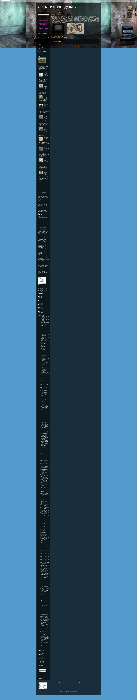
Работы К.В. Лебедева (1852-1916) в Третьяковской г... (43, 342)
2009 (40, 312)
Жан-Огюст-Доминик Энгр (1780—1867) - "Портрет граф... (44, 475)
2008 (40, 314)
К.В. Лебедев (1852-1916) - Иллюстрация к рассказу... (44, 335)
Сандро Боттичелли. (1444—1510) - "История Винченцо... (44, 557)
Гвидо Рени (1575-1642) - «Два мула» (44, 645)
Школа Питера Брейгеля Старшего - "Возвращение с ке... (44, 464)
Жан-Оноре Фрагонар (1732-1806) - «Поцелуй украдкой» (44, 535)
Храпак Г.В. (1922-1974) (43, 271)
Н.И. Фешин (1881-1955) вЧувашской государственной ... (44, 444)
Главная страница (75, 46)
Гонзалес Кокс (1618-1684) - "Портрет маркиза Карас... (44, 467)
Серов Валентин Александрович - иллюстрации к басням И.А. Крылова (46, 86)
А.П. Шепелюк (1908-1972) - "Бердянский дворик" (44, 627)
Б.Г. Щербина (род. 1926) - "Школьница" (44, 625)
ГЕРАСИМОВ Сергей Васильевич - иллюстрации (46, 106)
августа (41, 654)
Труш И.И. (40, 206)
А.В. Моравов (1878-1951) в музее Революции (44, 425)
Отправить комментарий (57, 41)
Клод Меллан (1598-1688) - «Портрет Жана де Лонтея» (44, 648)
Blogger (75, 691)
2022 (40, 296)
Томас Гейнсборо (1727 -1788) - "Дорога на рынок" (43, 566)
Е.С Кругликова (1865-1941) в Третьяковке (44, 447)
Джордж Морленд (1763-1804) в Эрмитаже (44, 577)
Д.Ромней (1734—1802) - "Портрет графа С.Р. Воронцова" (44, 484)
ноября (41, 650)
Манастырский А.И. (42, 203)
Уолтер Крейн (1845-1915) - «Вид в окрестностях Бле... (44, 571)
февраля (41, 662)
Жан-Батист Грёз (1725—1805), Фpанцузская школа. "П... (44, 530)
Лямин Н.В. (41, 247)
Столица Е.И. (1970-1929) (43, 204)
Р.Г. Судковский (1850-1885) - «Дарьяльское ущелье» (44, 367)
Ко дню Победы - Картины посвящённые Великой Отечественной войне (46, 75)
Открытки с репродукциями (58, 7)
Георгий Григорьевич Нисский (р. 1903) (43, 332)
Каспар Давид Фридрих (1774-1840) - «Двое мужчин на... (44, 606)
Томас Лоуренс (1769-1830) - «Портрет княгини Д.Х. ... (44, 574)
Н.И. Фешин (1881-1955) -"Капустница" (44, 429)
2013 (40, 307)
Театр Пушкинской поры (43, 232)
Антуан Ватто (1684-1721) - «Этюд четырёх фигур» (44, 620)
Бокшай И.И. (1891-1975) (43, 196)
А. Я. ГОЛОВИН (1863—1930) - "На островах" (44, 405)
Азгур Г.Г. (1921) (41, 240)
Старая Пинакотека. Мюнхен (43, 231)
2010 (40, 311)
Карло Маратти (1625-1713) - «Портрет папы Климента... (44, 639)
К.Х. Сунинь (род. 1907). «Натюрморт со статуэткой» (44, 363)
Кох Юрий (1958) (41, 200)
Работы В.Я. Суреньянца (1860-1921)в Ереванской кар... (44, 322)
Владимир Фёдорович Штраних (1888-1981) (43, 391)
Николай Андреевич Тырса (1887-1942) (44, 542)
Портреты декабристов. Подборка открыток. (46, 172)
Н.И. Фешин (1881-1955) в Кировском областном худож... (44, 441)
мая (41, 658)
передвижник (65, 37)
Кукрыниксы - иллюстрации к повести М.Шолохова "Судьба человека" (46, 160)
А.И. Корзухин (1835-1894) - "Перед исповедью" (44, 409)
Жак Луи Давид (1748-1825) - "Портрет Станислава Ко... (44, 518)
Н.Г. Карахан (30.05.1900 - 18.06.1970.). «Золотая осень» (46, 117)
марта (41, 661)
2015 (40, 304)
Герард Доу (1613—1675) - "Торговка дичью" (44, 489)
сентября (41, 653)
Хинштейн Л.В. (41, 270)
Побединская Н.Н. (42, 258)
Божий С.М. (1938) (42, 195)
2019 (40, 299)
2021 (40, 297)
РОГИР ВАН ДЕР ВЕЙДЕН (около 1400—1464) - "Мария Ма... (44, 505)
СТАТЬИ (40, 53)
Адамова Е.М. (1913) (42, 239)
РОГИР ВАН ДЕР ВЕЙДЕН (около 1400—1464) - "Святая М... (44, 508)
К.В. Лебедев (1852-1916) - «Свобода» (44, 338)
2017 (40, 301)
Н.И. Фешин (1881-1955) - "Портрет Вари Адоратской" (44, 438)
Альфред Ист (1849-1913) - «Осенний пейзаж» (44, 582)
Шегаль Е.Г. (41, 273)
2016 (40, 303)
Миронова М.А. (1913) (42, 252)
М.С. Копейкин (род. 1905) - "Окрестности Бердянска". (44, 632)
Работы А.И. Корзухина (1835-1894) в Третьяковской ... (44, 415)
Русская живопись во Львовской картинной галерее (44, 230)
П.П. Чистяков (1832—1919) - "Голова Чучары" (44, 382)
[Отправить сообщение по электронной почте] (62, 36)
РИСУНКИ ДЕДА (42, 50)
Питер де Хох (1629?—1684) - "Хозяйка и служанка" (43, 481)
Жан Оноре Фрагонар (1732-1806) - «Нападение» (43, 597)
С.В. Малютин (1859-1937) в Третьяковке (44, 397)
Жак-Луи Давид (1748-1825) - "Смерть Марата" (44, 511)
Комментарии (42, 671)
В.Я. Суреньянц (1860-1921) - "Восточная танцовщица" (44, 317)
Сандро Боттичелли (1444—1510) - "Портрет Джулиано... (44, 548)
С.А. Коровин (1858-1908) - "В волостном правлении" (44, 328)
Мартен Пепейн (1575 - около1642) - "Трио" (43, 458)
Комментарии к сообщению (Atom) (62, 48)
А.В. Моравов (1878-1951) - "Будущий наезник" (44, 423)
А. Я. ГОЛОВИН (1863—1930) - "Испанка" (44, 399)
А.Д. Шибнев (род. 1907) (44, 365)
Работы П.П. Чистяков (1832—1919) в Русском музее (44, 388)
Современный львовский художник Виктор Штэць (46, 96)
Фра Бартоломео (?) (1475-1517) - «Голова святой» (44, 637)
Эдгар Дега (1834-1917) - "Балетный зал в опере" (44, 533)
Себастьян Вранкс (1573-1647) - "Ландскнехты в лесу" (44, 461)
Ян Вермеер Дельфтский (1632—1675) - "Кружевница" (44, 524)
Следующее (54, 46)
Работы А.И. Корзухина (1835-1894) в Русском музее (44, 418)
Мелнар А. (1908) (42, 251)
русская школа (70, 37)
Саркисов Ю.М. (41, 260)
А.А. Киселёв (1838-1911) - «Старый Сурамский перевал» (44, 356)
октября (41, 651)
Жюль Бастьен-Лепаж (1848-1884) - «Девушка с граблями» (44, 617)
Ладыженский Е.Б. (42, 246)
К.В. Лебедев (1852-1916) (58, 37)
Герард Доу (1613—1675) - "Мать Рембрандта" (44, 487)
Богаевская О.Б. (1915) (43, 242)
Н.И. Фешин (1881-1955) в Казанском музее (44, 434)
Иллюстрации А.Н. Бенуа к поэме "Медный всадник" (46, 138)
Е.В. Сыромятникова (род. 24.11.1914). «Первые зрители (46, 149)
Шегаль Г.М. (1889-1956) (43, 272)
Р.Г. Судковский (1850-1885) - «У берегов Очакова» (44, 372)
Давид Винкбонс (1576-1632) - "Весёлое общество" (43, 453)
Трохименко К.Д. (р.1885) (43, 205)
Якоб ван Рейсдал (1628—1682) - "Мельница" (44, 494)
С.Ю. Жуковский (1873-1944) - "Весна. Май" (43, 635)
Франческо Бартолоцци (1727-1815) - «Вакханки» (44, 587)
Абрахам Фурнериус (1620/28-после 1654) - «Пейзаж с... (44, 612)
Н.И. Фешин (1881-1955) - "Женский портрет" (44, 431)
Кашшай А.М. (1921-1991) (43, 199)
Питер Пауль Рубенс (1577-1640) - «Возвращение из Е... (44, 603)
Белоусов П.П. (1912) (42, 241)
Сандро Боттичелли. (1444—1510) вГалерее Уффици (44, 563)
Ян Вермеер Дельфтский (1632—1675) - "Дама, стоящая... (44, 527)
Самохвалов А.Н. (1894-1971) (44, 259)
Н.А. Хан (41, 495)
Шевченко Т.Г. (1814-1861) (43, 211)
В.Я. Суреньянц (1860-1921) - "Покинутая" (44, 320)
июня (41, 657)
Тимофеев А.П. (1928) (42, 266)
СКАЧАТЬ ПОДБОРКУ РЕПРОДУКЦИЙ (42, 49)
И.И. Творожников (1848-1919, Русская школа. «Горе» (44, 380)
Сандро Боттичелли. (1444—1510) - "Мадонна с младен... (44, 560)
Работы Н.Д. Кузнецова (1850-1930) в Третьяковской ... (44, 349)
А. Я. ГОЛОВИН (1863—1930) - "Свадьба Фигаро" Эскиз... (44, 402)
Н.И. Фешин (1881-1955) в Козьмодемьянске (44, 436)
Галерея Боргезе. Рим (42, 218)
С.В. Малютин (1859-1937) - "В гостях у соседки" (44, 393)
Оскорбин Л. (41, 254)
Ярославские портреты (43, 234)
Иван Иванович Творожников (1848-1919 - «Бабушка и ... (44, 377)
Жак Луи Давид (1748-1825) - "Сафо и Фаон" (44, 513)
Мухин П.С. (41, 253)
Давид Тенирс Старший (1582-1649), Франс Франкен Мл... (44, 472)
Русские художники (42, 47)
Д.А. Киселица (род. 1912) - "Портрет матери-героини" (44, 622)
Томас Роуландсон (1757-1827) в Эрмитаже (44, 591)
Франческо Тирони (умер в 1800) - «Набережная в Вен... (44, 594)
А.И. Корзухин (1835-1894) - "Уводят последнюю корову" (44, 412)
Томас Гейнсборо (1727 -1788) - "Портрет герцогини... (43, 502)
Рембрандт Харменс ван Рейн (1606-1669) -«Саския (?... (44, 600)
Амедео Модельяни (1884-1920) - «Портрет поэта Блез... (44, 642)
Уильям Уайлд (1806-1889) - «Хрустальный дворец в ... (44, 580)
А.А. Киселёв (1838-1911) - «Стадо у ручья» (44, 359)
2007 (40, 665)
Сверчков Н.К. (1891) (42, 261)
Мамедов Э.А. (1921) (42, 248)
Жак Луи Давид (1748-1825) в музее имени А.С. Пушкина (44, 521)
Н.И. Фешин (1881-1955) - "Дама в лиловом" (44, 427)
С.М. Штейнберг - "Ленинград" (43, 500)
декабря (41, 315)
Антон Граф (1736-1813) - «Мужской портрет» (44, 615)
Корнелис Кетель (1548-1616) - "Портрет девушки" (44, 456)
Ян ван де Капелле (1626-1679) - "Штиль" (44, 470)
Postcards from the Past (43, 68)
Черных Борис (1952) (42, 210)
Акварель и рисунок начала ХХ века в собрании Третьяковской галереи (43, 217)
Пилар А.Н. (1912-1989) (43, 257)
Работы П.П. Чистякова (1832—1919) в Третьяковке (44, 385)
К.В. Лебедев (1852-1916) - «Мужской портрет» (44, 340)
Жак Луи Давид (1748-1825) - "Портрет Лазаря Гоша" (44, 515)
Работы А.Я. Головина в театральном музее (44, 407)
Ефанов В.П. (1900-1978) (43, 245)
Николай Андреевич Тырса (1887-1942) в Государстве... (44, 545)
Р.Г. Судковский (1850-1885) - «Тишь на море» (44, 370)
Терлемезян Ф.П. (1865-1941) (43, 265)
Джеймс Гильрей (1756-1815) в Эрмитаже (44, 584)
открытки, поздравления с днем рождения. (43, 67)
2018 (40, 300)
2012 (40, 308)
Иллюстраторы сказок (42, 69)
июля (41, 655)
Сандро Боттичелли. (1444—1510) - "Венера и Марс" (44, 551)
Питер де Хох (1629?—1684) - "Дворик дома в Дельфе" (44, 478)
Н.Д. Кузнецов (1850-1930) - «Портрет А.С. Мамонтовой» (44, 345)
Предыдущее (96, 46)
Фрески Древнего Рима (43, 233)
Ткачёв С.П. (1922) (42, 267)
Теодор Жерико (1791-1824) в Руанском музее (44, 538)
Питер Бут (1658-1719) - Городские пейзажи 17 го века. (46, 129)
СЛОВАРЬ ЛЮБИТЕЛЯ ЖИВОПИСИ (43, 52)
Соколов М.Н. (41, 264)
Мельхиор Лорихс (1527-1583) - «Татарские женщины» (44, 609)
